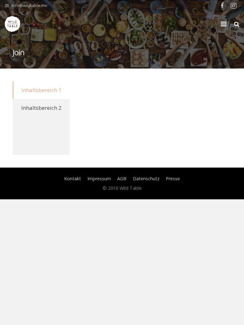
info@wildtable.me (29, 5)
